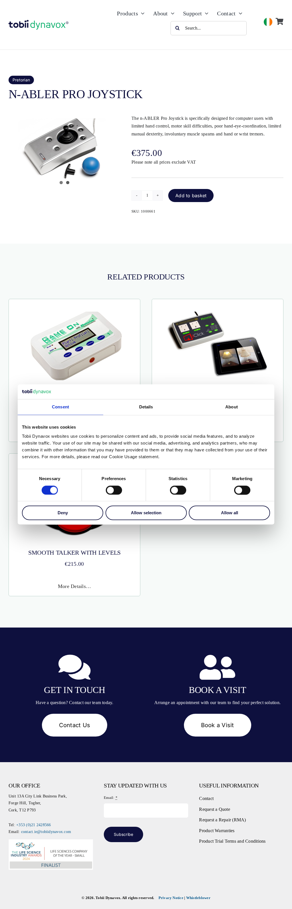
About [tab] (231, 407)
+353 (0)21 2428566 (33, 825)
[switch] (114, 490)
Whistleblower (198, 898)
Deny (63, 513)
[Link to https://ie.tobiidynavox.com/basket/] (279, 21)
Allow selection (146, 513)
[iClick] (217, 312)
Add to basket (190, 195)
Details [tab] (146, 407)
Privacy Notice (171, 898)
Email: (110, 797)
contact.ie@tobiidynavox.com (46, 832)
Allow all (229, 513)
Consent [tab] (60, 407)
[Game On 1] (74, 312)
